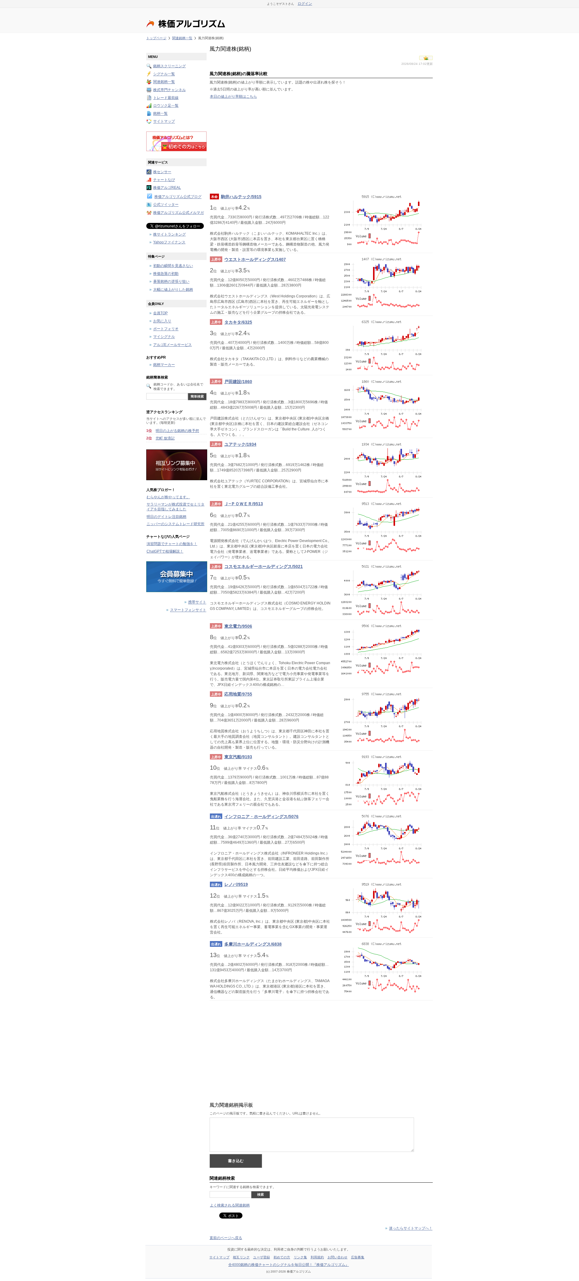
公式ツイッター (166, 205)
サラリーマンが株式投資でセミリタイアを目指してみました (175, 506)
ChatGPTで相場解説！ (165, 551)
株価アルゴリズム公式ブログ (177, 197)
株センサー (162, 172)
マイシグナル (164, 337)
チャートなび (164, 180)
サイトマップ (164, 121)
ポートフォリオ (166, 329)
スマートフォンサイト (188, 610)
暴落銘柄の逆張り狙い (171, 282)
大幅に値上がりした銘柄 (173, 289)
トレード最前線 (166, 98)
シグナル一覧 (164, 74)
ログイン (305, 4)
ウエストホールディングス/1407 (255, 259)
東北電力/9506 (238, 626)
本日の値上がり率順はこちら (233, 96)
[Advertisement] (321, 146)
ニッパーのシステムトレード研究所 (175, 524)
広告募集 (357, 1257)
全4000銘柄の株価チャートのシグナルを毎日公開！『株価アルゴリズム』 (288, 1265)
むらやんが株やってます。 (168, 497)
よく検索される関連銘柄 (230, 1205)
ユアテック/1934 (240, 444)
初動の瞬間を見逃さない (173, 266)
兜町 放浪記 (165, 438)
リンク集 (300, 1257)
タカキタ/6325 (238, 322)
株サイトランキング (169, 234)
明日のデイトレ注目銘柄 (166, 517)
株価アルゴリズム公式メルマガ (178, 213)
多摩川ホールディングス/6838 (253, 944)
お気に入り (162, 321)
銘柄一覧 (160, 114)
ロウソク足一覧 (166, 105)
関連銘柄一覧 (182, 38)
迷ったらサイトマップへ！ (410, 1228)
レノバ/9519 (236, 884)
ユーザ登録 (261, 1257)
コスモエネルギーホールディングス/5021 (263, 566)
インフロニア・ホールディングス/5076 (261, 816)
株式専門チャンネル (169, 90)
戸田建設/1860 (238, 381)
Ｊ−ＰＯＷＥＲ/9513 (243, 503)
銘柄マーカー (164, 365)
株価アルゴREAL (167, 187)
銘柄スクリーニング (169, 66)
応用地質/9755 (238, 694)
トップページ (156, 38)
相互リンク (241, 1257)
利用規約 (317, 1257)
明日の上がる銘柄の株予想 (177, 431)
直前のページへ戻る (226, 1238)
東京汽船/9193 (238, 756)
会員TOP (160, 313)
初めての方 (282, 1257)
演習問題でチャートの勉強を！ (172, 544)
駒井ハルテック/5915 (241, 196)
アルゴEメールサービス (172, 345)
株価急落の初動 (166, 274)
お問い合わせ (337, 1257)
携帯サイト (197, 602)
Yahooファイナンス (169, 242)
